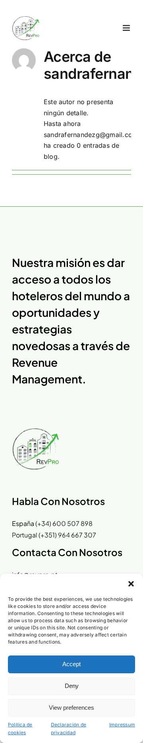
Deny (72, 685)
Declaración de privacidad (68, 729)
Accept (71, 664)
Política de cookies (20, 729)
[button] (131, 584)
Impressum (122, 725)
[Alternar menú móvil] (127, 28)
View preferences (71, 707)
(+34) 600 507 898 (64, 523)
